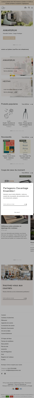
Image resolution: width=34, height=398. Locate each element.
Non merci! (17, 212)
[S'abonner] (25, 204)
